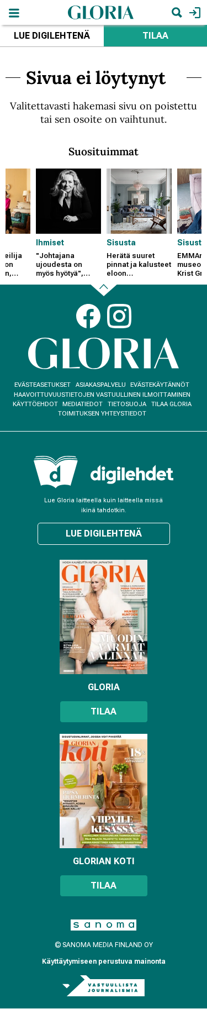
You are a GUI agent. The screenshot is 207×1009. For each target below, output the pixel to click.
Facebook (88, 316)
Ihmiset (50, 242)
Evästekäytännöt (159, 384)
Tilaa (103, 711)
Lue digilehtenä (52, 35)
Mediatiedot (82, 404)
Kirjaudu (193, 12)
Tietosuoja (127, 404)
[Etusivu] (101, 12)
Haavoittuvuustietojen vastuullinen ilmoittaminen (102, 394)
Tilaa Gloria (171, 404)
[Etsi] (176, 12)
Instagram (119, 316)
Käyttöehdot (35, 404)
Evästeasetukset (42, 384)
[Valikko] (14, 12)
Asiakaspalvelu (101, 384)
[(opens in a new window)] (132, 474)
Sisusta (121, 242)
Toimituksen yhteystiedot (102, 413)
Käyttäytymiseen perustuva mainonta (104, 961)
